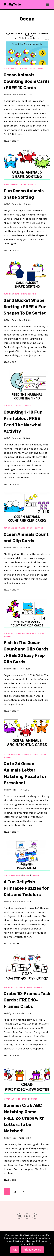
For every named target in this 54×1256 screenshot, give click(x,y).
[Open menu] (47, 4)
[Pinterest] (27, 1216)
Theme (40, 68)
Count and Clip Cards (14, 528)
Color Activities (30, 754)
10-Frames (20, 987)
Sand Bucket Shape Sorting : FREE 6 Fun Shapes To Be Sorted (25, 307)
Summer (32, 184)
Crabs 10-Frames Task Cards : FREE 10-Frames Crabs (27, 1000)
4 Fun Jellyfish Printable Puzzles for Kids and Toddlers (26, 888)
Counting (22, 68)
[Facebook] (34, 1216)
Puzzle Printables (13, 875)
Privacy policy (32, 1249)
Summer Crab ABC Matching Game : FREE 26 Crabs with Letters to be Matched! (24, 1118)
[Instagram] (19, 1216)
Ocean (32, 68)
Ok (15, 1249)
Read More (11, 141)
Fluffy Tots (11, 95)
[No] (50, 1243)
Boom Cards (10, 68)
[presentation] (27, 49)
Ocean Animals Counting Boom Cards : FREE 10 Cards (27, 81)
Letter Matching (12, 754)
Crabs (30, 987)
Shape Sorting (11, 184)
